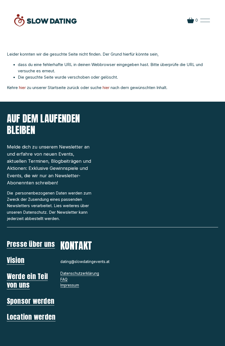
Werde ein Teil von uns (27, 280)
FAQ (64, 279)
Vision (16, 260)
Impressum (69, 285)
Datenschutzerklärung (79, 273)
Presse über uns (31, 244)
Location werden (31, 317)
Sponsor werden (30, 301)
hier (22, 87)
